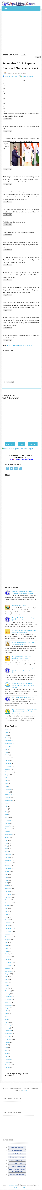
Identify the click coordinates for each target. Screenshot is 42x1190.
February (8, 758)
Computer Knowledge (17, 1166)
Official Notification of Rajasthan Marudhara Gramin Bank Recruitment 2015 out (23, 685)
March (7, 738)
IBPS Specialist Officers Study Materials (17, 1170)
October (7, 746)
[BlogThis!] (9, 382)
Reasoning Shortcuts (17, 1157)
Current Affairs (17, 1163)
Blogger (24, 1090)
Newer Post (10, 444)
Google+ (16, 468)
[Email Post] (4, 382)
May (6, 732)
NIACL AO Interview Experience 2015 (23, 697)
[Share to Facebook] (13, 382)
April (6, 735)
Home (21, 444)
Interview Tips (17, 1150)
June (6, 780)
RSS (20, 468)
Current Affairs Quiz (11, 76)
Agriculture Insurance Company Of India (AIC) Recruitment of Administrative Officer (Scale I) (24, 712)
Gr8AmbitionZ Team (21, 1188)
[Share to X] (11, 382)
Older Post (32, 444)
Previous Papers (17, 1147)
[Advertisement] (21, 32)
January (7, 760)
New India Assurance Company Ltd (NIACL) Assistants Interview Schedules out (24, 671)
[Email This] (7, 382)
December (8, 763)
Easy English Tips (17, 1160)
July (6, 749)
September (8, 741)
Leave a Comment (27, 76)
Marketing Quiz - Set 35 (19, 605)
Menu (5, 8)
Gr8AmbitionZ (12, 1185)
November (8, 743)
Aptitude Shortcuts (17, 1154)
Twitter (11, 468)
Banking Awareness (17, 1174)
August (7, 729)
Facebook (7, 468)
